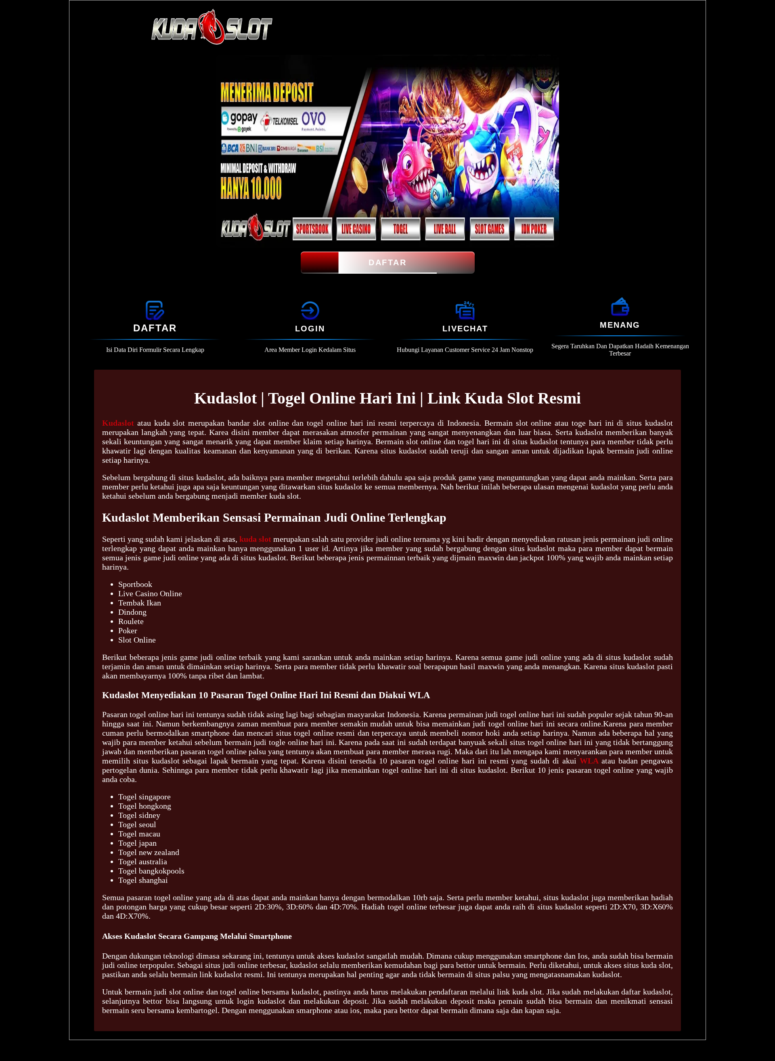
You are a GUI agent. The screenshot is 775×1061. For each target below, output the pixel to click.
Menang (620, 324)
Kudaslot (118, 422)
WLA (589, 760)
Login (310, 328)
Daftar (387, 262)
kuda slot (255, 539)
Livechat (465, 328)
